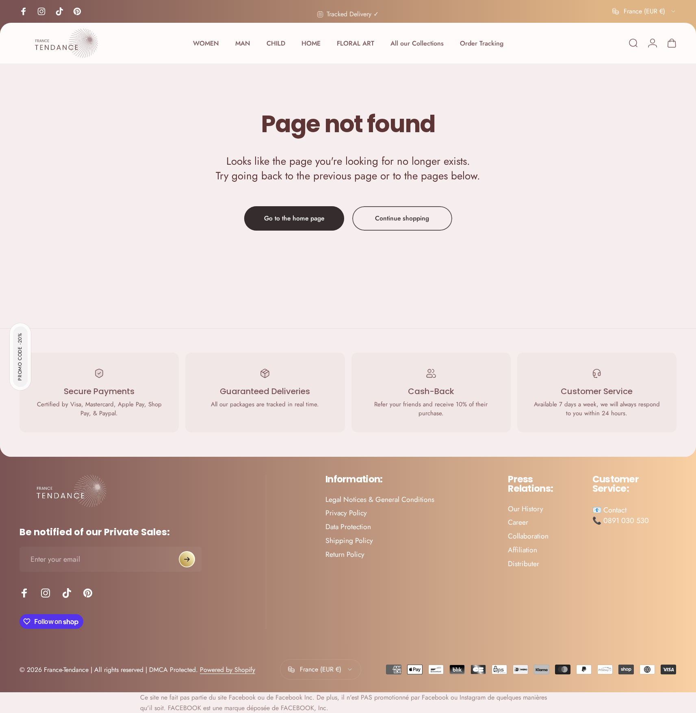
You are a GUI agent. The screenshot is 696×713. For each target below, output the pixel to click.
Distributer (523, 564)
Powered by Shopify (227, 669)
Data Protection (348, 527)
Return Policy (344, 554)
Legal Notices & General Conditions (379, 499)
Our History (525, 509)
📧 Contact (609, 510)
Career (518, 523)
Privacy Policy (346, 513)
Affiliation (522, 550)
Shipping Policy (349, 541)
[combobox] (644, 11)
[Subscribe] (187, 559)
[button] (20, 356)
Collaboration (528, 536)
